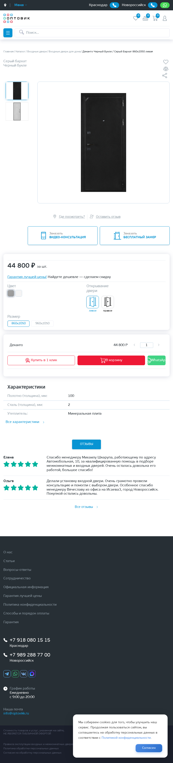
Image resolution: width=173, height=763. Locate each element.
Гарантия (11, 622)
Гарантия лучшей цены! (27, 277)
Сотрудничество (17, 578)
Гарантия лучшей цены (22, 596)
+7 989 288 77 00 (30, 655)
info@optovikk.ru (16, 713)
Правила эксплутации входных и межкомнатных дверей (38, 744)
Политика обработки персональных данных (31, 748)
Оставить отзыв (108, 217)
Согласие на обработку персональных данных (32, 753)
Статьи (9, 561)
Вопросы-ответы (17, 570)
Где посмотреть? (72, 217)
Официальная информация (26, 587)
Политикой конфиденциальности (126, 738)
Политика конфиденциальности (30, 605)
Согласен (149, 748)
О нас (8, 552)
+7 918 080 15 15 (30, 640)
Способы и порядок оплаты (26, 613)
